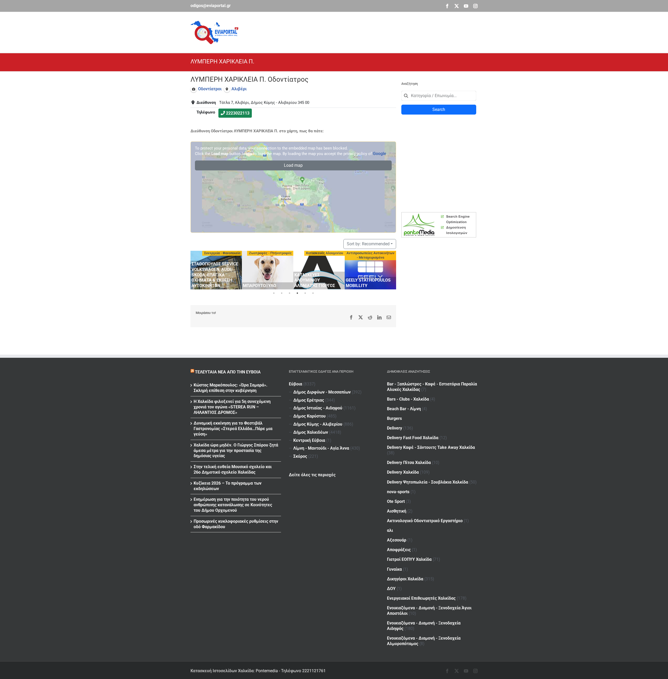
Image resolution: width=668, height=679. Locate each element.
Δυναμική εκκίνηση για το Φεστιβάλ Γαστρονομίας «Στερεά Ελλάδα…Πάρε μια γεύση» (233, 429)
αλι (390, 530)
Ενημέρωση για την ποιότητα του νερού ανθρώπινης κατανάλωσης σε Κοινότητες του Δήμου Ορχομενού (233, 505)
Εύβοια (295, 384)
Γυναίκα (394, 569)
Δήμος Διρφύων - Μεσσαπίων (322, 392)
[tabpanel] (216, 270)
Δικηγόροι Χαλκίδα (405, 578)
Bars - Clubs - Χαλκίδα (408, 399)
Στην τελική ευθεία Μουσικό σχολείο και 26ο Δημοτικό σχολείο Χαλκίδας (233, 469)
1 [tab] (273, 293)
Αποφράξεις (399, 549)
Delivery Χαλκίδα (403, 472)
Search (438, 109)
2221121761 (314, 670)
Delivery (394, 428)
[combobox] (438, 96)
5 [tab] (305, 293)
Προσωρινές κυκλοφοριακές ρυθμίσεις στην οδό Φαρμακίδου (236, 524)
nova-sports (398, 491)
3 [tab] (289, 293)
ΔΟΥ (391, 588)
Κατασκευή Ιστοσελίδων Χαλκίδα (222, 670)
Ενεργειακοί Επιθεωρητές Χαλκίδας (421, 598)
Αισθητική (396, 511)
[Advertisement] (383, 31)
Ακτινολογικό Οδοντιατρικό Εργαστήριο (425, 520)
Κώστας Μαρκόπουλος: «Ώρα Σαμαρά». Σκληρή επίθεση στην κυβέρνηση (230, 388)
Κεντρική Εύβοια (309, 440)
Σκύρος (300, 456)
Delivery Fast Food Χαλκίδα (412, 437)
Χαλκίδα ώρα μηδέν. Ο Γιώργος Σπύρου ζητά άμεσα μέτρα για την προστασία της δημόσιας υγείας (236, 450)
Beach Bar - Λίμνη (404, 408)
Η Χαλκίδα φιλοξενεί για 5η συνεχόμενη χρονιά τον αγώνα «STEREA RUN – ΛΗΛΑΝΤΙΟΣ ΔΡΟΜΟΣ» (232, 407)
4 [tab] (297, 293)
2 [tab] (281, 293)
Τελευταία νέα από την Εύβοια (228, 372)
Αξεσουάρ (396, 540)
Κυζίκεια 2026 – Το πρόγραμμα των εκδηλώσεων (227, 486)
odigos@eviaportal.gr (210, 5)
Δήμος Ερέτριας (308, 400)
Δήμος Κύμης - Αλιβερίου (317, 424)
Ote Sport (396, 501)
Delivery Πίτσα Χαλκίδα (409, 462)
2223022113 (237, 113)
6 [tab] (312, 293)
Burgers (394, 418)
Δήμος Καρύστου (309, 416)
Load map (293, 165)
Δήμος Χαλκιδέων (310, 432)
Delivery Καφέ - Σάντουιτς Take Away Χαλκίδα (431, 447)
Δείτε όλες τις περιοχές (312, 474)
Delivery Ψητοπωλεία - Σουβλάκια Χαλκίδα (427, 482)
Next (391, 269)
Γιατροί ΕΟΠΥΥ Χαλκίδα (409, 559)
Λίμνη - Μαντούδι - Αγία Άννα (321, 448)
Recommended (368, 243)
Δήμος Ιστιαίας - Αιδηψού (317, 408)
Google (379, 153)
